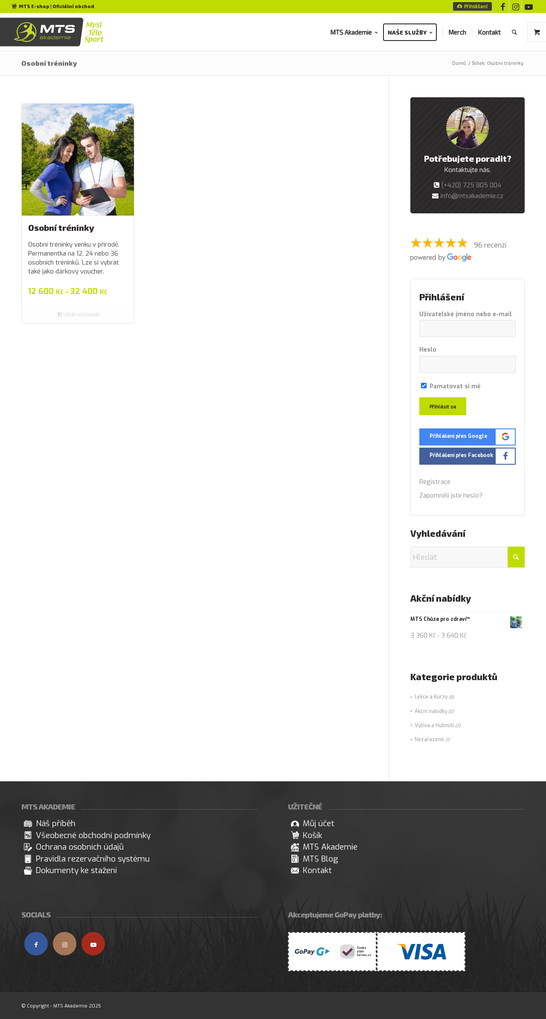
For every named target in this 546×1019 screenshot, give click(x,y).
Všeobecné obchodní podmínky (93, 835)
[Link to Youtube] (528, 6)
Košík (312, 835)
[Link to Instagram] (515, 6)
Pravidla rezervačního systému (93, 858)
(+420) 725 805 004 (471, 185)
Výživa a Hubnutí (434, 725)
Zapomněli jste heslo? (450, 495)
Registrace (434, 481)
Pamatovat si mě (454, 386)
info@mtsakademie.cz (472, 196)
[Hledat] (514, 32)
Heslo (427, 350)
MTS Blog (320, 858)
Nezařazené (429, 739)
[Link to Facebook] (503, 6)
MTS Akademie (330, 846)
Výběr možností (80, 314)
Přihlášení (476, 6)
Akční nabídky (431, 711)
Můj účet (318, 823)
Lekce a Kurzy (431, 696)
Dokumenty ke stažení (76, 870)
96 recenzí (490, 245)
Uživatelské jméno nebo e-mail (465, 314)
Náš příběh (56, 823)
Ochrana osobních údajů (80, 846)
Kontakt (317, 870)
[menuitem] (472, 6)
